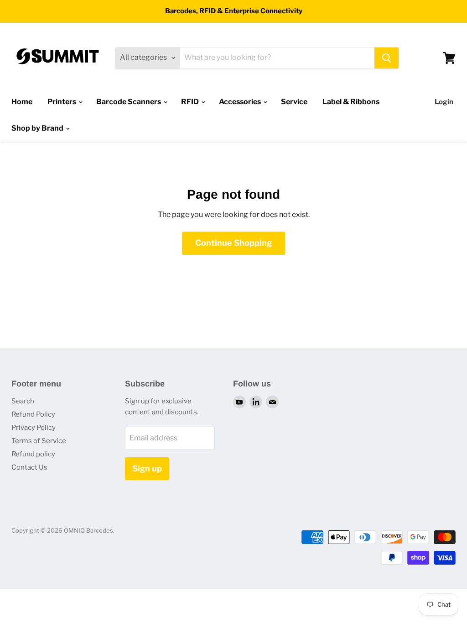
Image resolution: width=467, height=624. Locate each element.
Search (22, 401)
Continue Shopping (233, 243)
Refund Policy (33, 414)
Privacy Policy (33, 427)
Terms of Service (38, 441)
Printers (62, 101)
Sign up (147, 468)
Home (21, 101)
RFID (190, 101)
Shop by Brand (38, 128)
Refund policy (33, 454)
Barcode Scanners (129, 101)
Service (294, 101)
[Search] (386, 58)
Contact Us (29, 467)
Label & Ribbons (350, 101)
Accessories (240, 101)
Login (444, 102)
